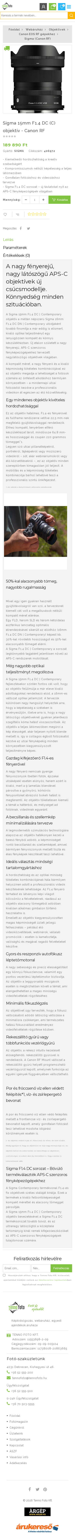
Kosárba (62, 199)
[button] (69, 48)
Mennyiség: (12, 199)
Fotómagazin (19, 1421)
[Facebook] (20, 228)
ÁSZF (13, 1451)
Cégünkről (17, 1427)
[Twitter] (28, 228)
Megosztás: (10, 228)
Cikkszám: (36, 151)
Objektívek (57, 29)
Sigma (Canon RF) (37, 38)
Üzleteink (16, 1433)
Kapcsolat (17, 1445)
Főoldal (14, 29)
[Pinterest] (45, 1489)
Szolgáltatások (20, 1439)
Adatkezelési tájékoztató (53, 1280)
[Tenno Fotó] (6, 5)
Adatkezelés (18, 1463)
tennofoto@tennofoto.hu (29, 1378)
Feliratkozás (61, 1268)
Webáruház (34, 29)
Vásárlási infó (19, 1457)
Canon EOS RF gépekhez (37, 34)
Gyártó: (8, 151)
